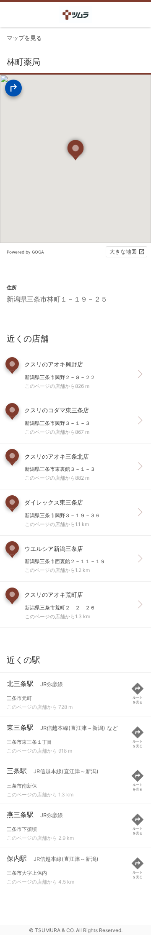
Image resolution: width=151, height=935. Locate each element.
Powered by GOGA (25, 251)
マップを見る (24, 37)
